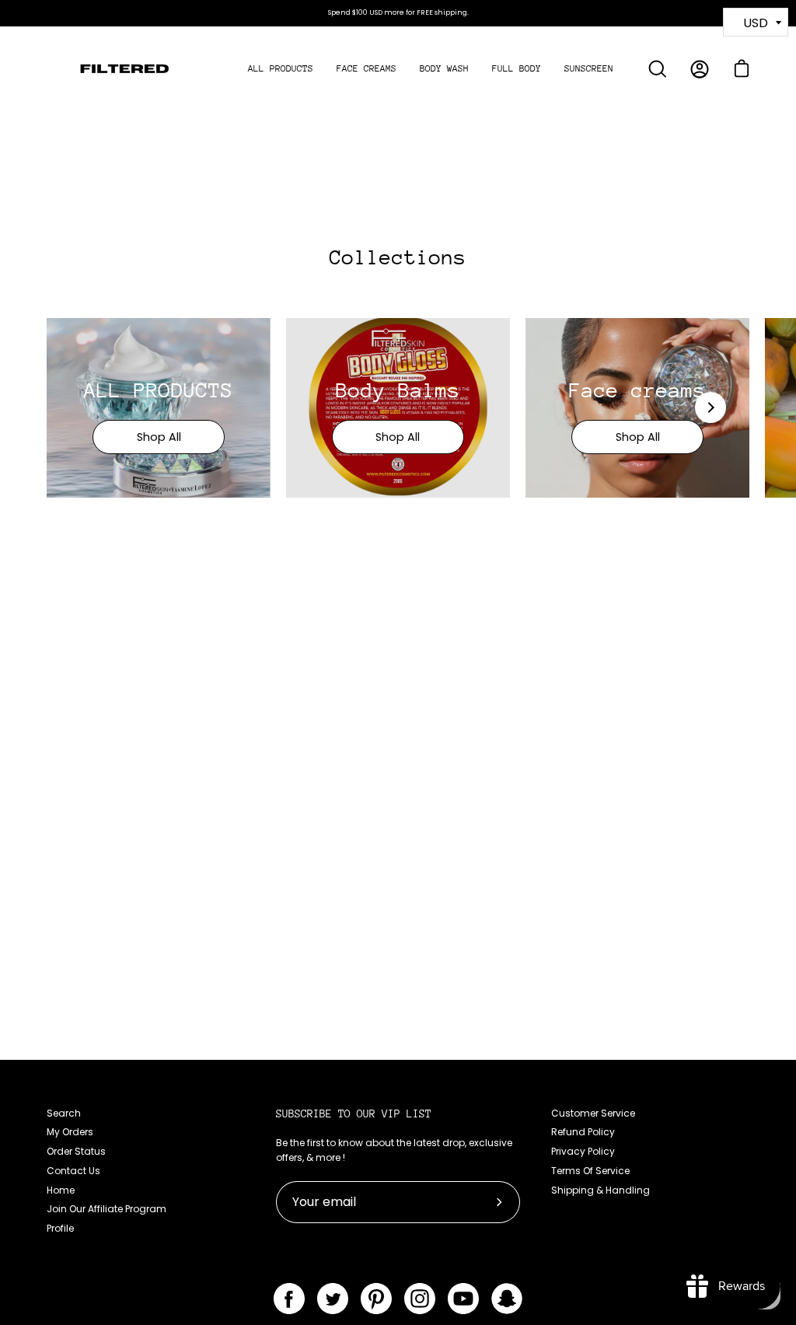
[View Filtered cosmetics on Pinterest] (376, 1298)
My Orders (70, 1131)
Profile (60, 1228)
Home (61, 1190)
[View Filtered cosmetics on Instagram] (419, 1298)
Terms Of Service (590, 1170)
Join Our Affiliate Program (106, 1208)
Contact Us (73, 1170)
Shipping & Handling (600, 1190)
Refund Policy (583, 1131)
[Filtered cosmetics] (124, 69)
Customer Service (593, 1113)
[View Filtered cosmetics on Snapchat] (506, 1298)
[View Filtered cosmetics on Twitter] (332, 1298)
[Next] (710, 407)
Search (64, 1113)
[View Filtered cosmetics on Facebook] (289, 1298)
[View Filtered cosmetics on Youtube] (463, 1298)
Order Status (76, 1151)
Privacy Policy (583, 1151)
